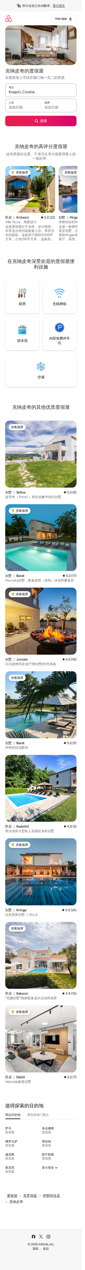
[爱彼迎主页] (8, 18)
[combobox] (41, 92)
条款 (46, 1249)
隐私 (36, 1249)
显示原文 (59, 6)
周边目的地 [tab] (12, 1115)
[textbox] (23, 107)
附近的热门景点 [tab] (38, 1115)
